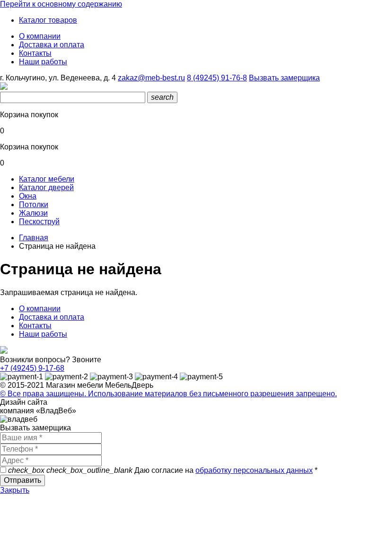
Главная (33, 238)
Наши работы (43, 62)
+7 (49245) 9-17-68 (32, 368)
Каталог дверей (46, 187)
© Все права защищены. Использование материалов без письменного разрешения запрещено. (168, 394)
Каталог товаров (48, 20)
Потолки (33, 205)
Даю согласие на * (162, 470)
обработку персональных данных (254, 470)
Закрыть (14, 490)
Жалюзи (33, 213)
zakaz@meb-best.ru (151, 78)
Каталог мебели (46, 179)
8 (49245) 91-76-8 (217, 78)
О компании (40, 36)
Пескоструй (39, 222)
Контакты (35, 53)
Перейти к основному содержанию (61, 4)
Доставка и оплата (51, 45)
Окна (27, 196)
